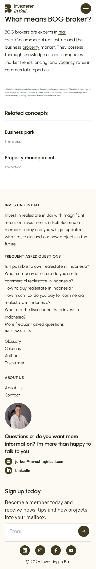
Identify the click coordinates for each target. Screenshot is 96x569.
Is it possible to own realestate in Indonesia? (47, 266)
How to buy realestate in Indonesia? (39, 288)
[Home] (19, 8)
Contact (12, 395)
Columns (13, 348)
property (31, 47)
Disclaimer (15, 362)
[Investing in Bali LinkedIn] (25, 550)
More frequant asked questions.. (35, 324)
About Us (14, 387)
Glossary (13, 341)
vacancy (66, 62)
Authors (12, 355)
